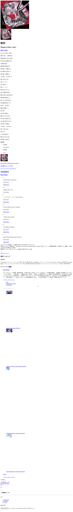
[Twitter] (7, 282)
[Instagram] (9, 284)
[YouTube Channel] (11, 283)
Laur (4, 474)
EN (1, 484)
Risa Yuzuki (4, 50)
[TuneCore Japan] (5, 483)
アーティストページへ (9, 279)
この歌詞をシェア (5, 482)
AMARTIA (5, 172)
